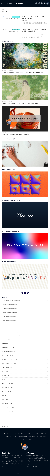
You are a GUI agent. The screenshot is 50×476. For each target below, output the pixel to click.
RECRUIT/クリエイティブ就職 (9, 363)
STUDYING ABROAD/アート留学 (10, 359)
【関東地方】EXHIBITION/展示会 (9, 304)
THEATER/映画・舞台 (7, 367)
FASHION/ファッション (7, 387)
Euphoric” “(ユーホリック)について (11, 433)
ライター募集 (43, 433)
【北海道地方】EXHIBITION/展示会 (10, 312)
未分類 (3, 419)
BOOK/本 (4, 379)
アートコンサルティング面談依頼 (25, 439)
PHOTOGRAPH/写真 (7, 403)
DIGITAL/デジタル (6, 395)
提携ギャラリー (36, 433)
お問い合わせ (43, 436)
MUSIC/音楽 (5, 371)
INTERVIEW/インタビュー (8, 343)
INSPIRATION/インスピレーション (10, 411)
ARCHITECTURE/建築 (7, 383)
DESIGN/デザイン (6, 328)
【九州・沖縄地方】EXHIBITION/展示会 (11, 300)
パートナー (28, 433)
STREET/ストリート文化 (8, 407)
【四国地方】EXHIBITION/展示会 (9, 320)
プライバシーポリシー (33, 436)
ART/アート (5, 324)
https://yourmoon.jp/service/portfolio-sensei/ (35, 468)
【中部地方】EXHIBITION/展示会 (9, 316)
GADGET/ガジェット (7, 391)
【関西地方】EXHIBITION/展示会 (9, 308)
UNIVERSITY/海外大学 (7, 355)
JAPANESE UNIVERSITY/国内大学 (10, 351)
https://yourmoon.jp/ (39, 464)
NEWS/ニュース (6, 375)
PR (3, 415)
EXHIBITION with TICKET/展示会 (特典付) (11, 336)
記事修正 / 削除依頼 (23, 436)
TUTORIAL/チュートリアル (8, 347)
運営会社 (22, 433)
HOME (3, 426)
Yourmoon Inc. (24, 473)
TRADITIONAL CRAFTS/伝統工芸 (10, 332)
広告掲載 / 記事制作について (11, 436)
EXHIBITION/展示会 (6, 339)
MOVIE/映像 (5, 399)
